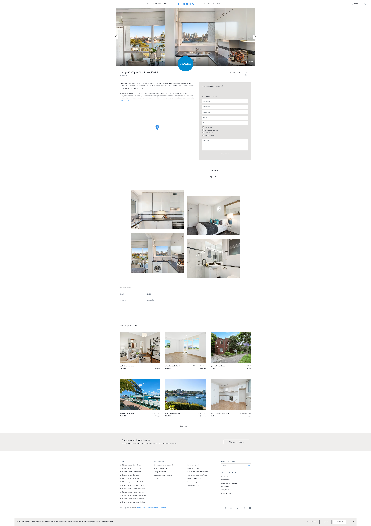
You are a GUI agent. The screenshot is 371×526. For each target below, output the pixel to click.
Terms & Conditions (153, 508)
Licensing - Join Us (227, 493)
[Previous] (116, 37)
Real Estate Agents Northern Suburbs (132, 492)
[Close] (353, 521)
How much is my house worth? (164, 465)
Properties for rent (193, 468)
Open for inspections (160, 468)
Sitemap (163, 508)
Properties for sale (193, 465)
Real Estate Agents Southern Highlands (133, 495)
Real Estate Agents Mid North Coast (132, 485)
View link (247, 177)
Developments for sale (194, 478)
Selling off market (160, 472)
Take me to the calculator (236, 442)
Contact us (224, 476)
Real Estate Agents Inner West (130, 478)
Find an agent (225, 480)
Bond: (122, 294)
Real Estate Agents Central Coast (131, 465)
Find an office (225, 486)
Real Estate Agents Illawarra (129, 475)
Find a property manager (229, 483)
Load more (183, 426)
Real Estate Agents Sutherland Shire (132, 499)
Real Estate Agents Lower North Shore (132, 482)
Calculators (157, 478)
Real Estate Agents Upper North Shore (132, 502)
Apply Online (225, 490)
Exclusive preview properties (163, 475)
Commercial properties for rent (197, 475)
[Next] (255, 37)
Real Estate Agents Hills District (130, 472)
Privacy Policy (141, 508)
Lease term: (124, 300)
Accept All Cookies (339, 522)
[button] (147, 4)
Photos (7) (250, 62)
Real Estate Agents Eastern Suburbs (132, 468)
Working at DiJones (193, 485)
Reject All (325, 522)
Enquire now (225, 154)
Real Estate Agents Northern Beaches (132, 489)
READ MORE (123, 100)
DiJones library (192, 482)
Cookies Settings (312, 522)
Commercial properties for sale (197, 472)
